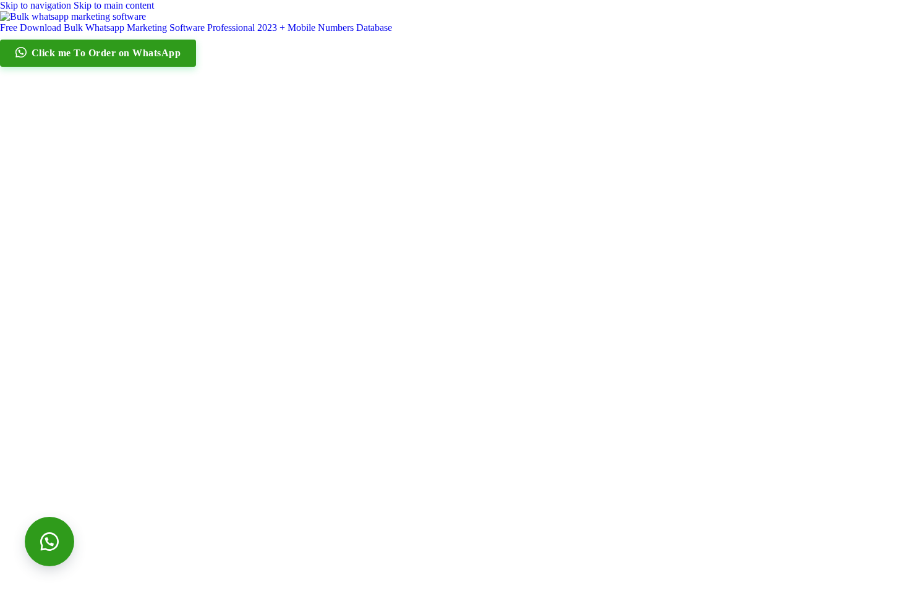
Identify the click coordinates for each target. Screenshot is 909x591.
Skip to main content (114, 5)
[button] (49, 541)
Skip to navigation (37, 5)
